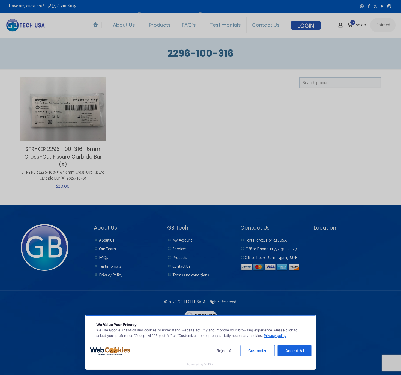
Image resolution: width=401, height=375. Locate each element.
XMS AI (209, 364)
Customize (257, 350)
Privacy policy (275, 336)
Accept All (294, 350)
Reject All (225, 350)
